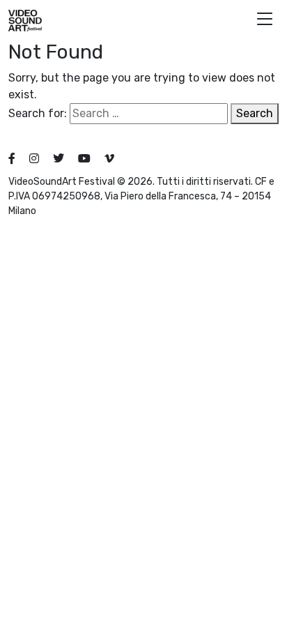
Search (254, 113)
